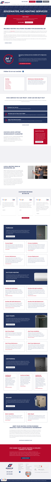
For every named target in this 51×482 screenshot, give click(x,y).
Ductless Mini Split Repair (8, 295)
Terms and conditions (29, 469)
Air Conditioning (14, 4)
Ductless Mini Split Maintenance (9, 307)
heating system (12, 31)
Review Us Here (25, 217)
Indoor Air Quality (22, 4)
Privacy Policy (28, 468)
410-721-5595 (21, 22)
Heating (18, 4)
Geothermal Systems (8, 88)
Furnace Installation (8, 81)
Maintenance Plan (37, 4)
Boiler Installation (7, 85)
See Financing (39, 141)
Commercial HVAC (20, 466)
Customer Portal (46, 4)
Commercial (32, 4)
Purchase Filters (46, 1)
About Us (42, 4)
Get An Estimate (32, 1)
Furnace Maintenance (8, 82)
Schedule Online (29, 22)
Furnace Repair (7, 80)
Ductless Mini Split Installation (32, 295)
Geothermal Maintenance (39, 388)
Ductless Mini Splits (8, 86)
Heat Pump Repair (7, 337)
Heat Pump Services (8, 87)
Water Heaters (28, 4)
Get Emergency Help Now (25, 63)
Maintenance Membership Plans (25, 440)
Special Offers (20, 467)
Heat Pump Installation (31, 337)
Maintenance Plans (21, 468)
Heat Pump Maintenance (8, 349)
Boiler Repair (30, 420)
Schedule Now (39, 1)
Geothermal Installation (8, 387)
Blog (26, 465)
